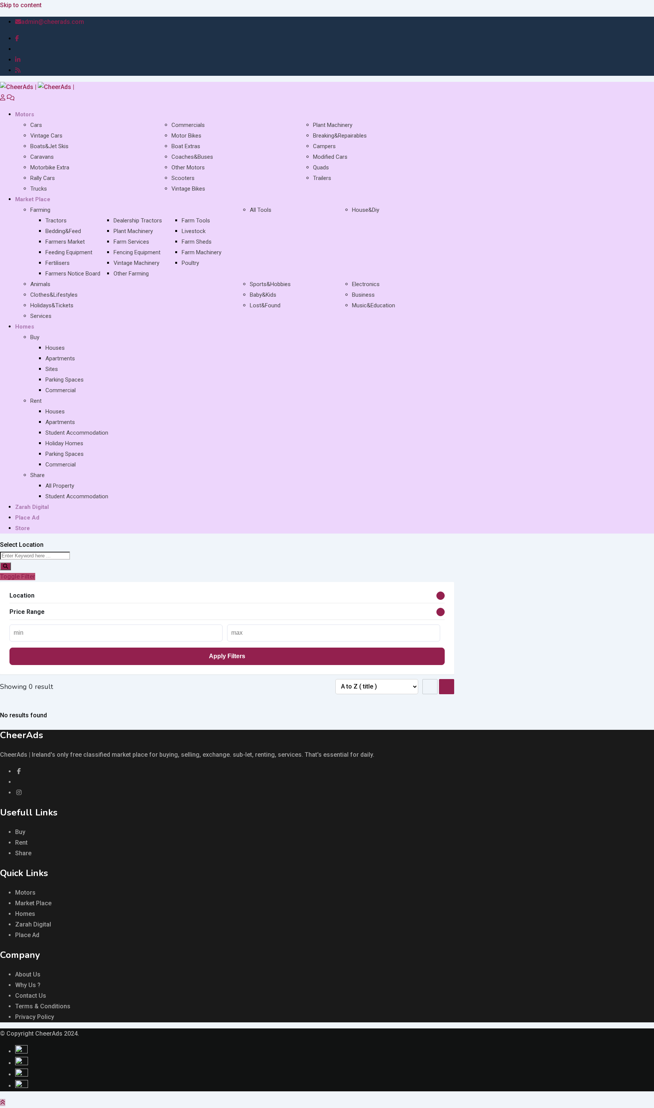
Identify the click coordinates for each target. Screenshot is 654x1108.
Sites (51, 369)
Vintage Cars (46, 135)
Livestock (194, 231)
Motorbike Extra (49, 167)
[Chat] (10, 97)
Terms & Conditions (42, 1006)
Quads (321, 167)
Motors (24, 114)
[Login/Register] (2, 97)
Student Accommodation (76, 432)
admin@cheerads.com (52, 21)
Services (40, 316)
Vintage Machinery (136, 263)
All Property (59, 485)
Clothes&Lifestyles (54, 294)
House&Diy (365, 210)
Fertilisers (57, 263)
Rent (36, 401)
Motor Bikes (186, 135)
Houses (55, 347)
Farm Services (131, 241)
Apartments (60, 358)
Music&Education (373, 305)
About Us (27, 974)
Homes (24, 326)
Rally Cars (42, 178)
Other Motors (188, 167)
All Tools (260, 210)
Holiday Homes (64, 443)
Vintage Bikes (188, 188)
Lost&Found (265, 305)
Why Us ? (27, 985)
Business (363, 294)
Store (22, 528)
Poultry (190, 263)
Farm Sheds (197, 241)
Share (37, 475)
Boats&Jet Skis (49, 146)
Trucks (38, 188)
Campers (324, 146)
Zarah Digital (32, 507)
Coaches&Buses (192, 156)
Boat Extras (185, 146)
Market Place (32, 199)
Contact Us (30, 995)
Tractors (56, 220)
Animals (40, 284)
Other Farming (131, 273)
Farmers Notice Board (72, 273)
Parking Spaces (64, 379)
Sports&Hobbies (270, 284)
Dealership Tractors (138, 220)
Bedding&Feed (63, 231)
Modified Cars (330, 156)
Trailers (322, 178)
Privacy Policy (34, 1016)
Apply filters (227, 656)
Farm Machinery (201, 252)
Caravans (42, 156)
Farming (40, 210)
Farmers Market (65, 241)
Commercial (60, 390)
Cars (36, 125)
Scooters (183, 178)
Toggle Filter (17, 576)
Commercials (188, 125)
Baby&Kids (263, 294)
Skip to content (21, 5)
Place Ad (27, 517)
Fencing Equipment (137, 252)
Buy (34, 337)
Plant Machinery (332, 125)
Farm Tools (196, 220)
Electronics (366, 284)
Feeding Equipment (68, 252)
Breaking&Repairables (340, 135)
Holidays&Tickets (51, 305)
